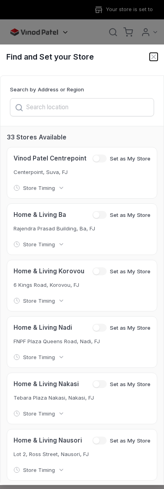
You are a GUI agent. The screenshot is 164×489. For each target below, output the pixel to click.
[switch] (99, 158)
